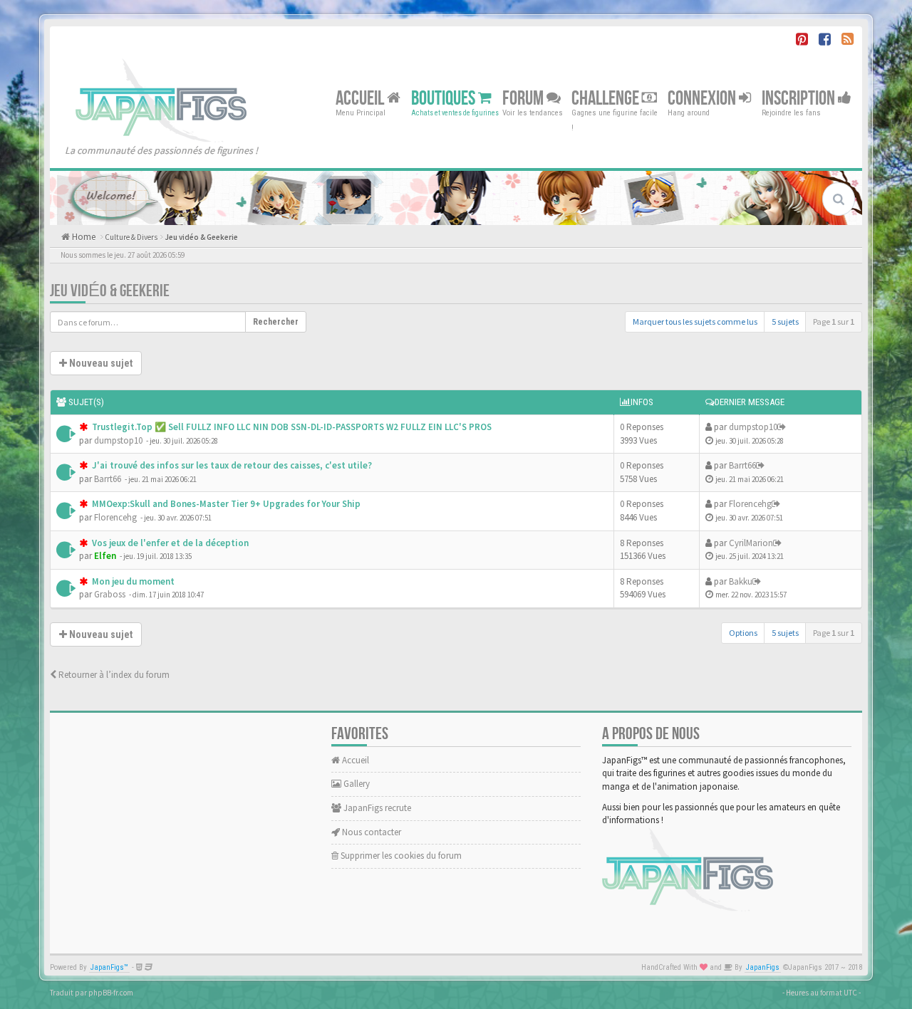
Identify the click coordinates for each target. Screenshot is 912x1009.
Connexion (703, 98)
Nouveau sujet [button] (100, 363)
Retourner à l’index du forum (113, 675)
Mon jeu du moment (132, 581)
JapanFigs (762, 967)
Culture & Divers (131, 237)
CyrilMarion (751, 543)
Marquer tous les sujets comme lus (695, 321)
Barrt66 (107, 479)
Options (743, 632)
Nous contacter (370, 832)
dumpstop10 (118, 440)
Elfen (105, 556)
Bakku (740, 581)
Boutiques (444, 98)
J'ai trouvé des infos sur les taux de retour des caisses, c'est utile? (231, 465)
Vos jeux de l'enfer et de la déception (169, 543)
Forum (524, 98)
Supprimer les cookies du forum (400, 855)
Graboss (109, 594)
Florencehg (115, 517)
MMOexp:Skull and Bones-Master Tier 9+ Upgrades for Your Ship (225, 504)
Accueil (361, 98)
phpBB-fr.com (110, 993)
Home (82, 237)
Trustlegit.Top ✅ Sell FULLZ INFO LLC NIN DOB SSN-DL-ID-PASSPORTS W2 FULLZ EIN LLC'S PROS (291, 427)
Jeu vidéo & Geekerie (201, 237)
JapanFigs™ (109, 967)
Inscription (800, 98)
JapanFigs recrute (376, 808)
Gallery (355, 784)
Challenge (606, 98)
